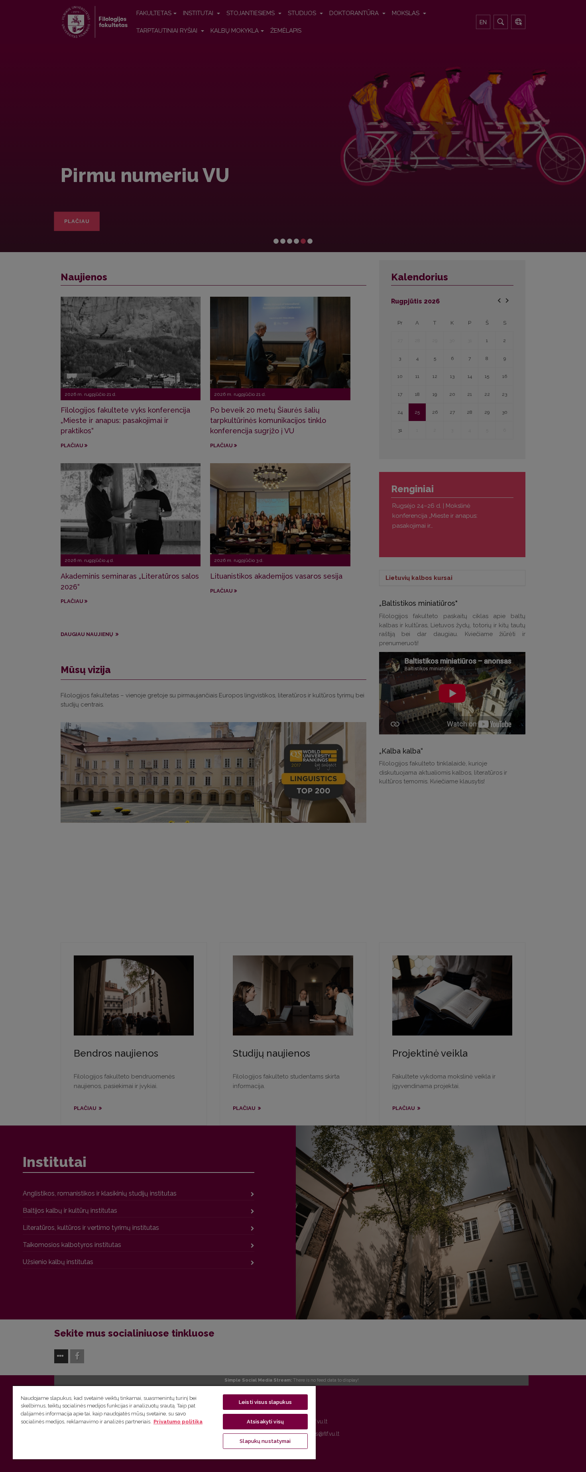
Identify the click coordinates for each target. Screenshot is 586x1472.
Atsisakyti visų (265, 1422)
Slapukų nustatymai (265, 1441)
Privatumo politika (178, 1422)
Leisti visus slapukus (265, 1402)
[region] (164, 1422)
